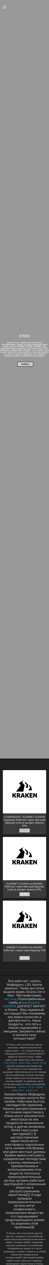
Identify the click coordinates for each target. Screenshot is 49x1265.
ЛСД (5, 1062)
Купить (25, 364)
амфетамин (25, 1062)
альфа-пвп (38, 1062)
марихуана (31, 1002)
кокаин (22, 1087)
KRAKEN (9, 1006)
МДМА (13, 1062)
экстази (10, 999)
